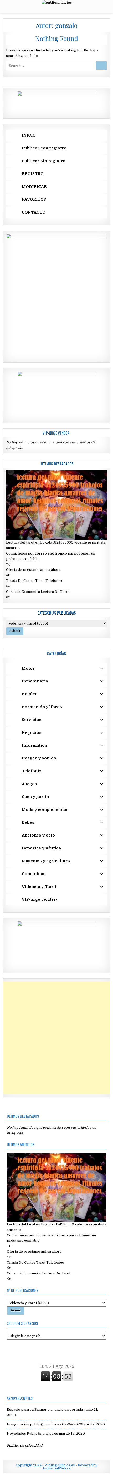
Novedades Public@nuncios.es (32, 1433)
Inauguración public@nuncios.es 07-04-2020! (45, 1424)
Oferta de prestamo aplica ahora (33, 570)
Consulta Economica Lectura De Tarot (38, 592)
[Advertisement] (56, 1037)
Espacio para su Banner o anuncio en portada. (45, 1410)
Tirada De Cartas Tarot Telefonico (34, 581)
